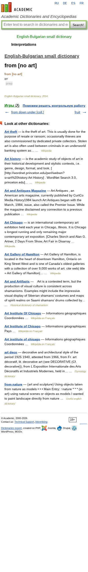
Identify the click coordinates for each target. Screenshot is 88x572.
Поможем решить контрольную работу (54, 105)
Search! (78, 25)
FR (81, 3)
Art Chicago (14, 222)
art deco (11, 352)
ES (73, 3)
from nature (13, 384)
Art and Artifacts (17, 281)
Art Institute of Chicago (23, 326)
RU (57, 3)
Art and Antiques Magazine (25, 190)
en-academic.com (17, 7)
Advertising (41, 421)
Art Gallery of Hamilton (22, 254)
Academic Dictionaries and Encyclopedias (38, 16)
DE (65, 3)
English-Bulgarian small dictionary (44, 37)
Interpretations (23, 44)
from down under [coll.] (27, 112)
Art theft (11, 131)
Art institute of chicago (22, 339)
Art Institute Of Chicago (23, 313)
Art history (13, 159)
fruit (77, 112)
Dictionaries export (11, 428)
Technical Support (24, 421)
